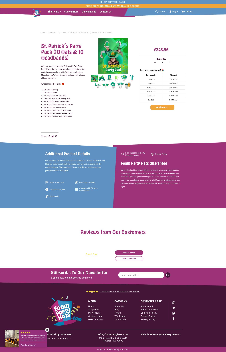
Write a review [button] (129, 253)
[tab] (94, 78)
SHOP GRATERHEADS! (113, 2)
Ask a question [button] (129, 259)
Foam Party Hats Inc (118, 349)
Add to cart (162, 107)
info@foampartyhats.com (113, 334)
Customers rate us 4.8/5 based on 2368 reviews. (120, 292)
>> (167, 275)
